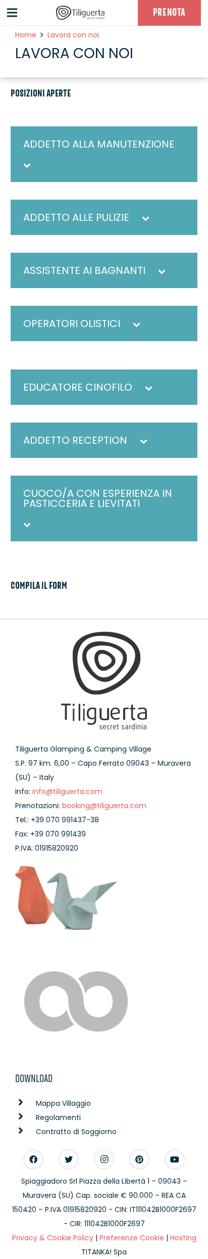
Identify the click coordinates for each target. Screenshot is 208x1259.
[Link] (80, 12)
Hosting (183, 1238)
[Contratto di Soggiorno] (25, 1132)
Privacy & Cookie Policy (52, 1238)
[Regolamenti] (25, 1117)
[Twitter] (69, 1159)
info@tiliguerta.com (67, 791)
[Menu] (12, 12)
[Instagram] (104, 1159)
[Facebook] (33, 1159)
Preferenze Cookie (131, 1238)
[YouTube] (175, 1159)
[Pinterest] (139, 1159)
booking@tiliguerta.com (104, 806)
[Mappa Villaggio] (25, 1103)
